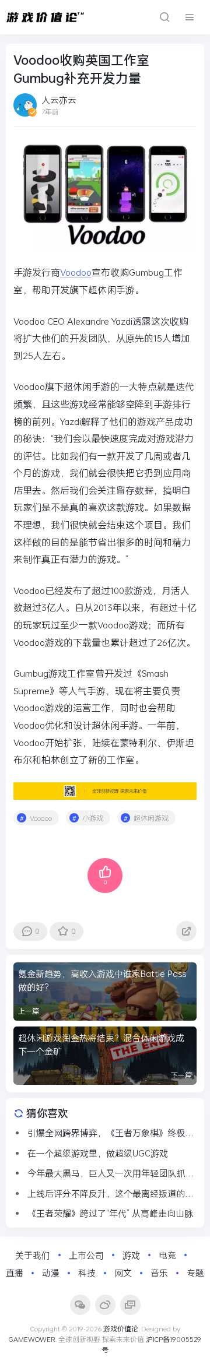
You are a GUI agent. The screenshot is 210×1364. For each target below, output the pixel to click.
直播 (14, 1272)
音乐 (159, 1272)
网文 (123, 1272)
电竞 (167, 1255)
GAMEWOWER (32, 1339)
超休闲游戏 (151, 817)
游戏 (131, 1255)
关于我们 (32, 1255)
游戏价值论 (120, 1328)
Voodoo (76, 272)
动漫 (51, 1272)
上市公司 (86, 1255)
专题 (195, 1272)
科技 (87, 1272)
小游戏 (92, 817)
